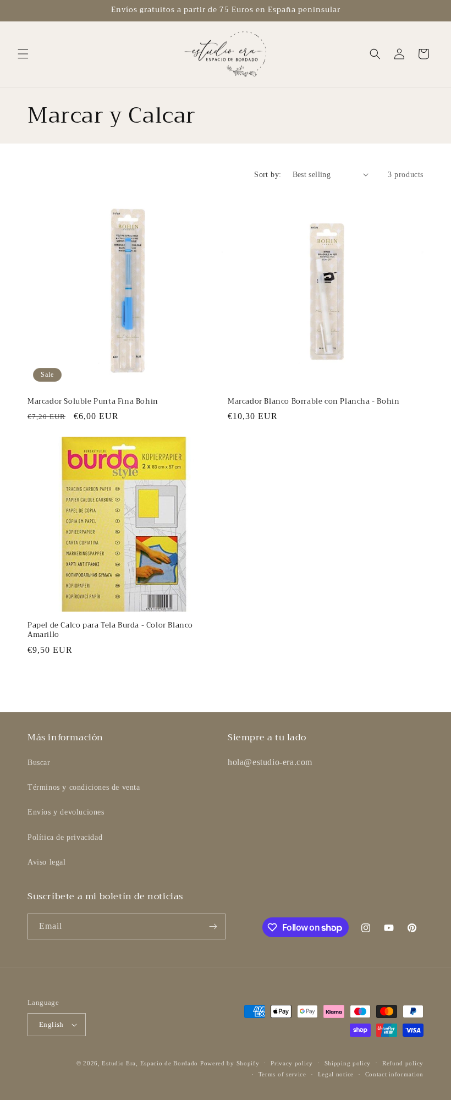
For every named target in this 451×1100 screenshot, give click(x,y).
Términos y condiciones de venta (84, 787)
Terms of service (282, 1074)
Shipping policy (347, 1063)
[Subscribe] (213, 926)
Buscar (39, 762)
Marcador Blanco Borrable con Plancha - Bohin (313, 401)
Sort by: (267, 174)
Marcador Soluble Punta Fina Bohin (93, 401)
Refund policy (403, 1063)
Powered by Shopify (230, 1063)
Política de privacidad (65, 837)
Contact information (394, 1074)
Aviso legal (47, 862)
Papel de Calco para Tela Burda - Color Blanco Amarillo (110, 630)
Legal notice (336, 1074)
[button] (23, 54)
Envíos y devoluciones (66, 812)
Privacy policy (292, 1063)
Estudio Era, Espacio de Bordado (150, 1063)
